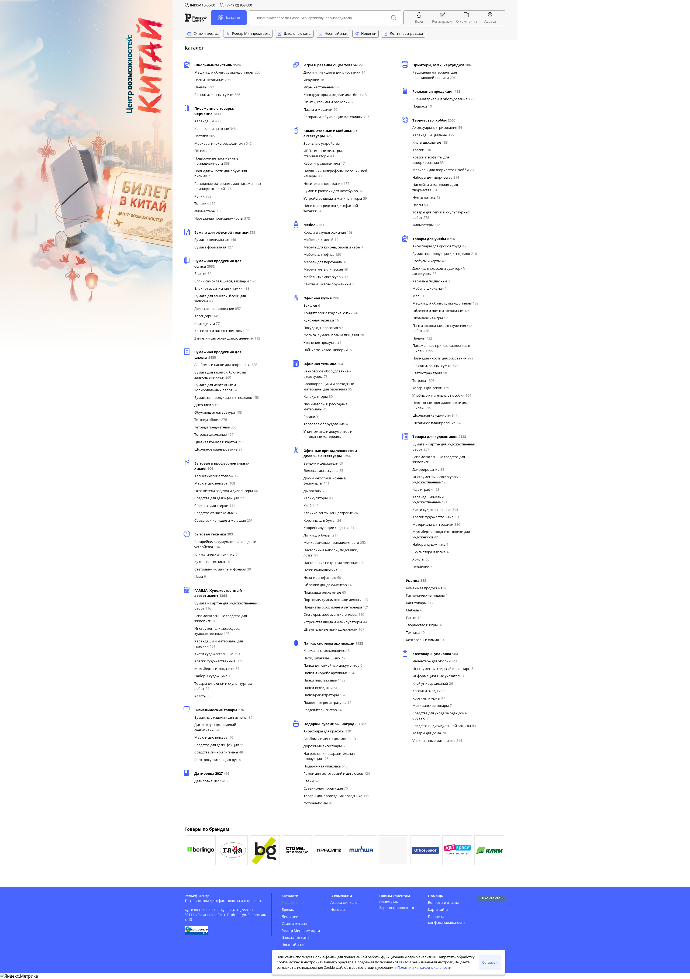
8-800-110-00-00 (203, 909)
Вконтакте (491, 897)
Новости (337, 909)
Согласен (490, 962)
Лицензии (290, 916)
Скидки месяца (206, 33)
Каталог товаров (295, 902)
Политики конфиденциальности (424, 967)
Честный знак (336, 33)
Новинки (368, 33)
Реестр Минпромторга (251, 33)
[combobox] (325, 17)
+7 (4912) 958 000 (240, 909)
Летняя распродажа (406, 33)
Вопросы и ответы (443, 902)
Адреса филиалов (344, 902)
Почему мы (389, 901)
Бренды (288, 909)
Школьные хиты (297, 33)
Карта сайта (438, 909)
